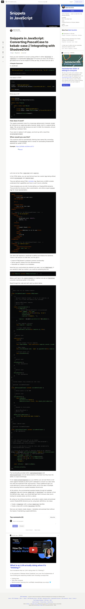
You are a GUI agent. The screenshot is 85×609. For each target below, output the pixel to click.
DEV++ (21, 598)
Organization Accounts (55, 598)
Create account (79, 1)
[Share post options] (3, 61)
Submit (15, 526)
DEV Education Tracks (32, 598)
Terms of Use (50, 602)
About (70, 598)
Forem (28, 603)
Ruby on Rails (40, 605)
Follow (72, 10)
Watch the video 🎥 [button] (15, 585)
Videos (25, 598)
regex (12, 52)
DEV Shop (46, 600)
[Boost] (3, 57)
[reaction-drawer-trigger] (3, 43)
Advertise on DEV (46, 598)
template (31, 181)
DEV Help (40, 598)
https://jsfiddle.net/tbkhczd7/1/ (25, 146)
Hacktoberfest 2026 (66, 77)
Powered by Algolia (42, 1)
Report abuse (37, 529)
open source (34, 603)
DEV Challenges (15, 598)
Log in (71, 1)
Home (9, 598)
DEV (47, 603)
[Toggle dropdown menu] (58, 535)
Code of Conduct (29, 529)
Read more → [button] (66, 85)
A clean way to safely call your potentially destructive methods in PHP (72, 47)
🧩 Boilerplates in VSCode (72, 34)
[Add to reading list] (3, 53)
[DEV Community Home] (2, 1)
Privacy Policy (43, 602)
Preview (22, 526)
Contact (74, 598)
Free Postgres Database (38, 600)
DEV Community (23, 596)
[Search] (6, 2)
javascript (23, 52)
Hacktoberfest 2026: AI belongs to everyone (70, 69)
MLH (51, 600)
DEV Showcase (65, 598)
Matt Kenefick (16, 30)
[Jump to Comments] (3, 48)
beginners (17, 52)
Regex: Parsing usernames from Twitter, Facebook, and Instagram (71, 40)
